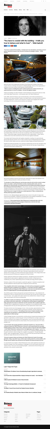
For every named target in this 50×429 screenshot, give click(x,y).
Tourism (16, 414)
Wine (24, 9)
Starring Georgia (27, 85)
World (16, 419)
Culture (16, 415)
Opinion (16, 421)
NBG (28, 9)
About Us (5, 1)
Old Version (32, 1)
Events (16, 417)
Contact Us (12, 1)
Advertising (25, 1)
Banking (15, 9)
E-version (18, 1)
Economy (11, 9)
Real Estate (28, 414)
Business (6, 9)
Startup (20, 9)
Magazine (28, 415)
